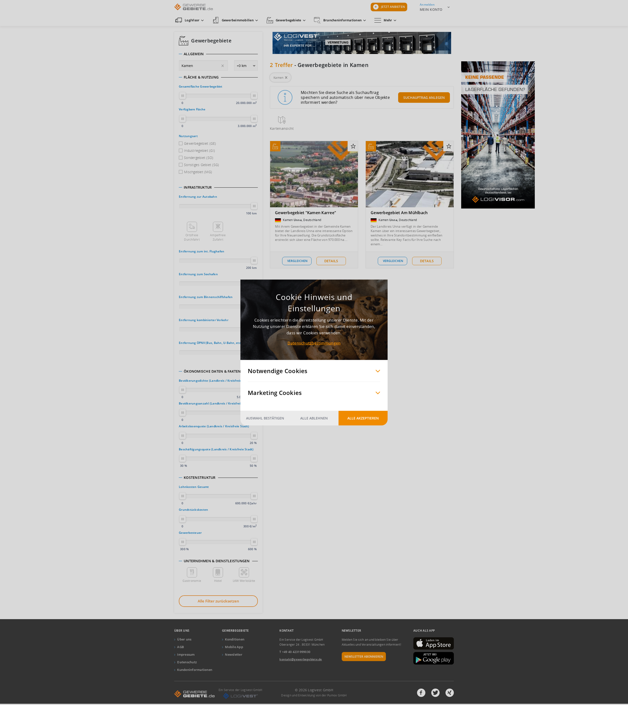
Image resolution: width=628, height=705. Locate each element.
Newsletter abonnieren (363, 656)
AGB (180, 647)
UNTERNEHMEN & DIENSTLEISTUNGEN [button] (217, 561)
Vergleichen (297, 261)
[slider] (182, 95)
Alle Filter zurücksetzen (218, 601)
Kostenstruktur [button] (200, 478)
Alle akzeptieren (363, 418)
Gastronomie (192, 581)
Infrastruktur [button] (198, 187)
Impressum (186, 654)
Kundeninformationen (194, 669)
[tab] (218, 54)
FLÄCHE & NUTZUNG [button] (201, 77)
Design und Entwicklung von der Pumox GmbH (314, 695)
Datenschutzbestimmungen (314, 343)
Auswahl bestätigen (265, 418)
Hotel (218, 581)
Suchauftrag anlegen (424, 97)
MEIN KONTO (431, 9)
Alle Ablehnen (314, 418)
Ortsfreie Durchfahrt (192, 237)
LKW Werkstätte (244, 581)
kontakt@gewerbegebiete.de (300, 659)
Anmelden (427, 4)
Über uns (184, 639)
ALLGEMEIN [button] (194, 54)
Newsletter (233, 654)
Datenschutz (187, 662)
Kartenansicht (282, 128)
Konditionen (234, 639)
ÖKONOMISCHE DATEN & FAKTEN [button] (212, 371)
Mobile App (234, 647)
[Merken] (353, 146)
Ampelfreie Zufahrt (218, 237)
